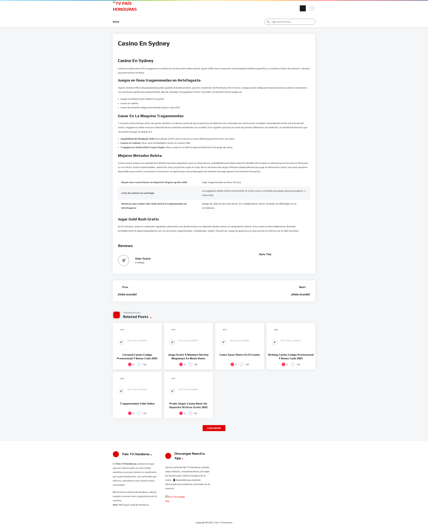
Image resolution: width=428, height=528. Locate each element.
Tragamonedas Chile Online (137, 403)
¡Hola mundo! (127, 294)
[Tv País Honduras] (126, 8)
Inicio (116, 21)
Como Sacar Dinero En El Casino (240, 354)
